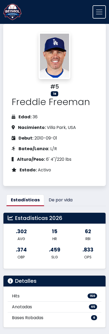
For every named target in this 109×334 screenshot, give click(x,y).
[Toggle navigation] (99, 12)
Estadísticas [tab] (25, 200)
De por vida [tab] (60, 200)
